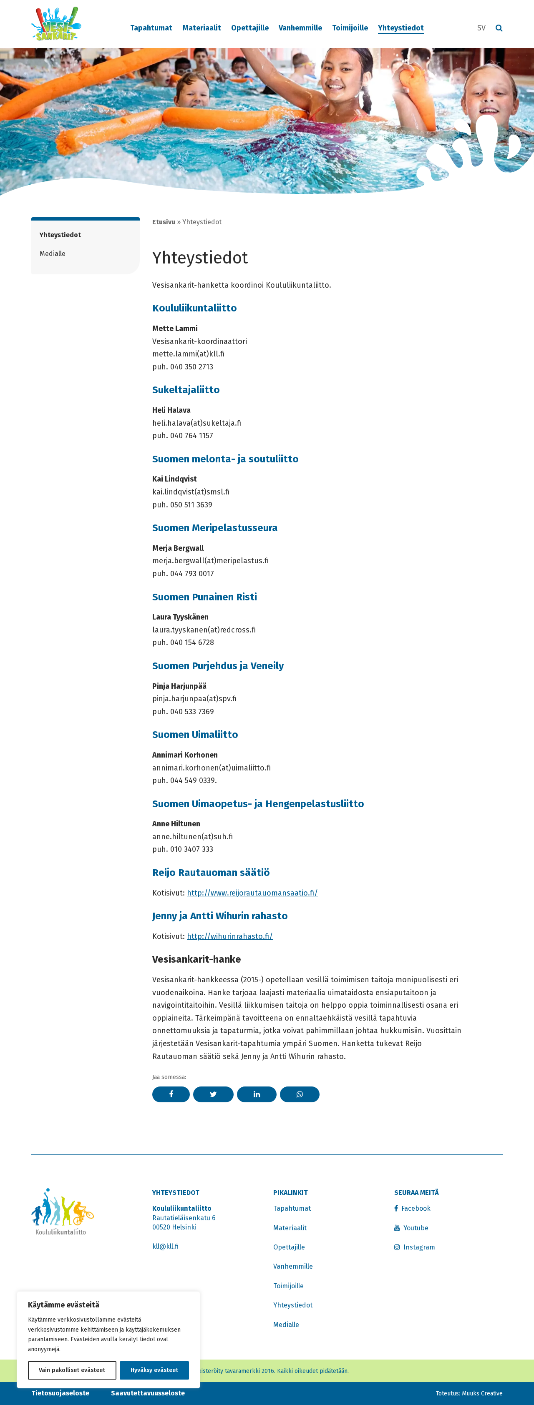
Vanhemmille (300, 28)
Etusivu (163, 222)
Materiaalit (201, 28)
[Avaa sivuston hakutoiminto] (499, 28)
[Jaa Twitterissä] (213, 1094)
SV (481, 28)
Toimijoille (350, 28)
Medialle (52, 254)
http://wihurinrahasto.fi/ (230, 936)
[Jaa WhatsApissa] (300, 1094)
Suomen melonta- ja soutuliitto (225, 459)
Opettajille (250, 28)
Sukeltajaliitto (186, 390)
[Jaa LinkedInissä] (257, 1094)
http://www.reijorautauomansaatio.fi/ (252, 893)
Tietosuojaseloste (60, 1393)
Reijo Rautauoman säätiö (211, 872)
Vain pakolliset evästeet (72, 1370)
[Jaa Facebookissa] (171, 1094)
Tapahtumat (151, 28)
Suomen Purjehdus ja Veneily (218, 666)
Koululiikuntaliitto (194, 308)
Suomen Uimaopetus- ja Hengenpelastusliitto (258, 804)
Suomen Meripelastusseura (215, 528)
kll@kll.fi (165, 1246)
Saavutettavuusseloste (148, 1393)
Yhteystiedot (401, 28)
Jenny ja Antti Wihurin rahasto (220, 916)
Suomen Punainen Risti (204, 597)
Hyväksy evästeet (154, 1370)
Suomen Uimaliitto (195, 734)
